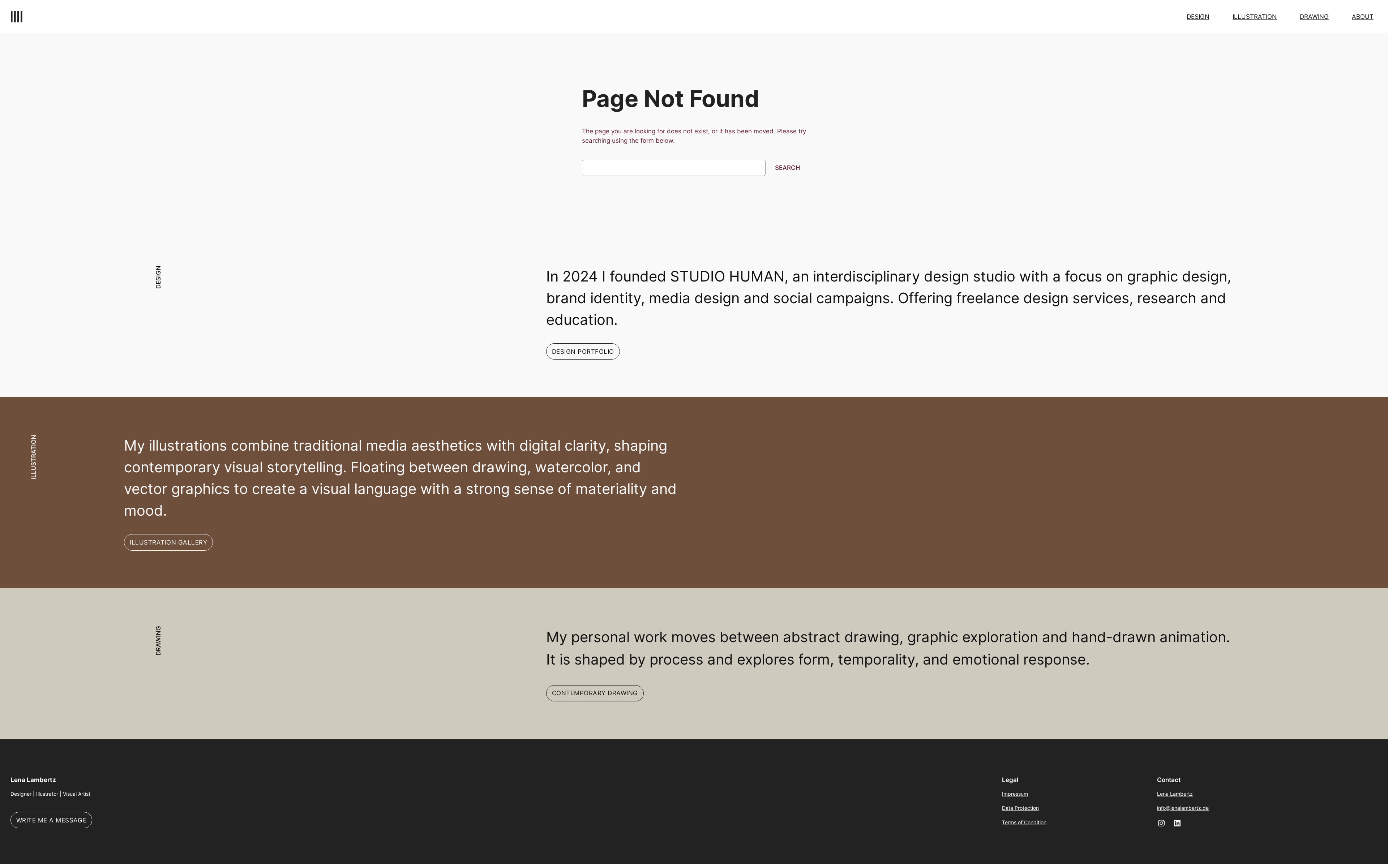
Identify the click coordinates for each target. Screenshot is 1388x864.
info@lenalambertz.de (1183, 808)
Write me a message (51, 820)
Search (787, 167)
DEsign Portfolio (583, 351)
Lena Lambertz (33, 779)
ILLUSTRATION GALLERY (168, 542)
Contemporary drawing (595, 693)
